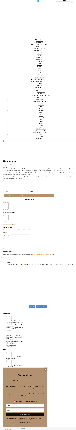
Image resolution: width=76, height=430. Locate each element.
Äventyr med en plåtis (38, 80)
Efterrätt (39, 59)
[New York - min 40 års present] (6, 219)
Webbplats (5, 238)
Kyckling (39, 67)
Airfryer (39, 54)
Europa (39, 85)
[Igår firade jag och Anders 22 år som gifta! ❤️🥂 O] (28, 284)
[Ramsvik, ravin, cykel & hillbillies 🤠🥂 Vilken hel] (47, 284)
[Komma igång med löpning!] (6, 208)
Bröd (39, 56)
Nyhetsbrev (38, 87)
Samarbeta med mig (38, 50)
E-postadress (6, 235)
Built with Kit (29, 199)
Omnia (39, 71)
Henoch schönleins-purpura (39, 45)
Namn (5, 232)
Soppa (39, 74)
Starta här (38, 39)
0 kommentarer (6, 202)
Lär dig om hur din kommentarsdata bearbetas (42, 254)
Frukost (39, 61)
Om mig (38, 47)
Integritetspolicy (39, 48)
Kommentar (6, 249)
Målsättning (39, 43)
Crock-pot (39, 58)
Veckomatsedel (39, 78)
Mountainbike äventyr (38, 82)
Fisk (39, 63)
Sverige (39, 83)
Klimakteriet (39, 41)
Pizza (39, 72)
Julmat (39, 65)
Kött (39, 69)
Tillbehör (39, 76)
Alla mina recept (38, 52)
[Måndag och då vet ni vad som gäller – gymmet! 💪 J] (9, 286)
